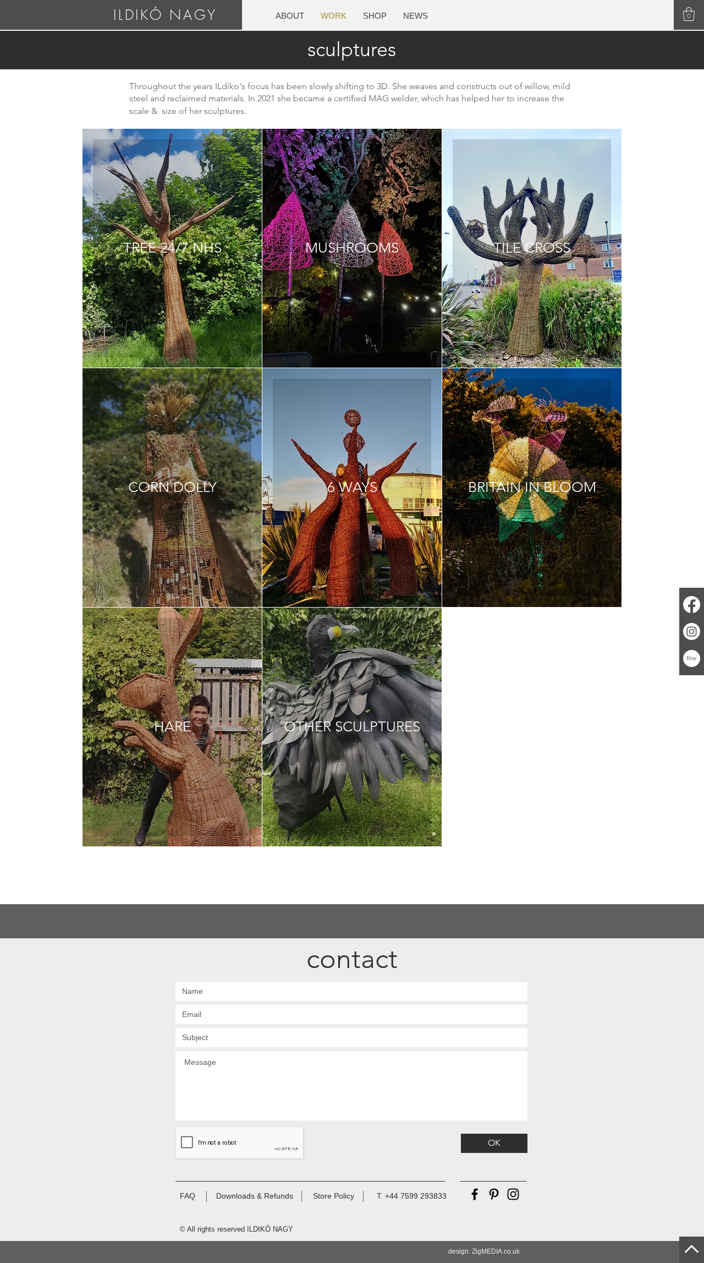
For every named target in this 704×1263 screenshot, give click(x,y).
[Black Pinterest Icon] (494, 1194)
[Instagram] (691, 631)
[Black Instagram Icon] (513, 1194)
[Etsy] (691, 658)
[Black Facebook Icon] (474, 1194)
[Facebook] (691, 604)
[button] (689, 14)
